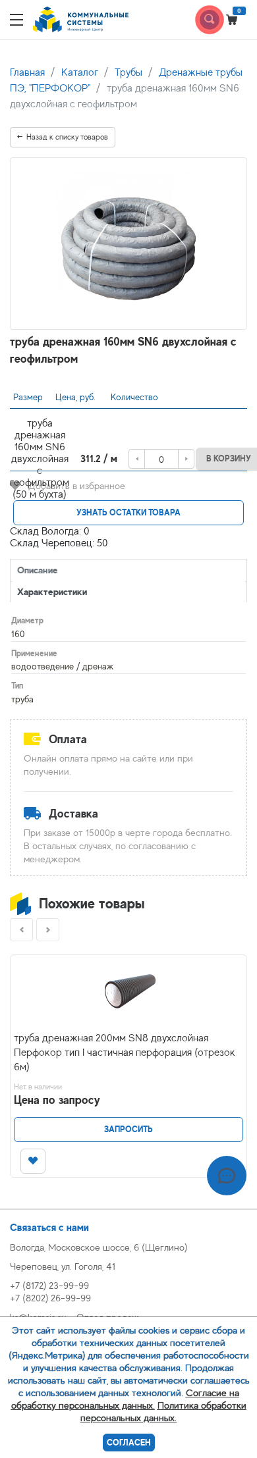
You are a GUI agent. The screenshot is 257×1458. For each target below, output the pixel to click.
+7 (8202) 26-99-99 (50, 1297)
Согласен (129, 1442)
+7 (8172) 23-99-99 (49, 1285)
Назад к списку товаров (67, 137)
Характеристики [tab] (52, 591)
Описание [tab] (37, 569)
